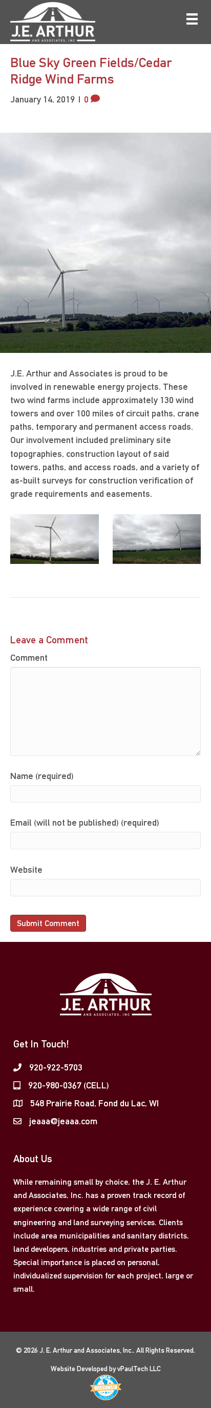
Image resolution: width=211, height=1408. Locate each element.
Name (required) (42, 775)
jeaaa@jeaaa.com (63, 1121)
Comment (29, 657)
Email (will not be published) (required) (84, 822)
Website (26, 869)
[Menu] (192, 19)
